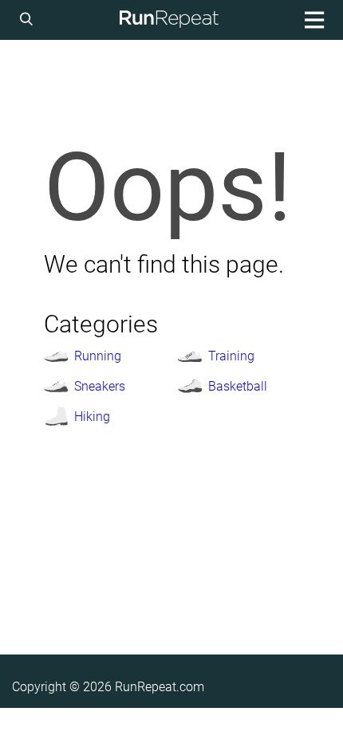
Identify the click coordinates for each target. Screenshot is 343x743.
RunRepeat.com (159, 686)
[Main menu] (312, 20)
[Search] (28, 20)
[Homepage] (169, 20)
